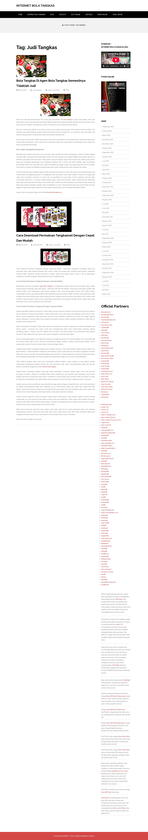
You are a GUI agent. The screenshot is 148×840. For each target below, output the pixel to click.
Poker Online (102, 14)
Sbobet (103, 577)
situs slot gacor (106, 569)
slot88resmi (105, 554)
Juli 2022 (106, 204)
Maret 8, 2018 (22, 245)
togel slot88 (105, 523)
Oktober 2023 (107, 148)
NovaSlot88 (105, 317)
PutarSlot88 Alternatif (108, 320)
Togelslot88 (105, 327)
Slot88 (103, 487)
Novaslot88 (105, 471)
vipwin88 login (105, 541)
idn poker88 (105, 338)
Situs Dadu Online (124, 736)
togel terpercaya (106, 538)
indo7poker (105, 345)
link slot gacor (105, 456)
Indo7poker (105, 322)
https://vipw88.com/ (107, 443)
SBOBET (104, 525)
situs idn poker (106, 384)
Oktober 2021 (107, 221)
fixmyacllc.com (106, 453)
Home (20, 14)
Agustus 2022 (107, 200)
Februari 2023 (107, 178)
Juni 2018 (106, 285)
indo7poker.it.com (107, 371)
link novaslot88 (106, 476)
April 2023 (106, 170)
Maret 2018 (106, 294)
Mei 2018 (106, 290)
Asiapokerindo (106, 312)
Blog (52, 14)
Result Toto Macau (107, 382)
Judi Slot (62, 14)
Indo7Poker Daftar (107, 348)
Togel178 (104, 495)
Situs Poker (105, 343)
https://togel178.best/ (108, 417)
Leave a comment (54, 90)
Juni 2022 (106, 208)
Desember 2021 (108, 217)
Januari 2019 (107, 255)
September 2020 (108, 238)
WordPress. (65, 836)
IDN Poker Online (106, 389)
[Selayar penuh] (128, 66)
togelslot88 (105, 435)
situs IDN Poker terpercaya (115, 709)
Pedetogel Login (106, 404)
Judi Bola (88, 14)
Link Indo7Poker (106, 340)
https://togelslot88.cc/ (108, 448)
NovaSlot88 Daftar (107, 315)
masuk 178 (104, 407)
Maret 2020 (106, 247)
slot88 (103, 505)
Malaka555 (104, 543)
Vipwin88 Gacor (106, 466)
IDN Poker (104, 335)
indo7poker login (106, 325)
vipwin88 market (106, 440)
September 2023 (108, 152)
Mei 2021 (106, 234)
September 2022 (108, 195)
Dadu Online (105, 379)
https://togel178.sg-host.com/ (111, 420)
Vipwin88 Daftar (106, 546)
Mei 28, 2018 (22, 90)
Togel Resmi (105, 422)
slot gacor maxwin (107, 572)
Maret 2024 (106, 135)
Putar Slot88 (105, 366)
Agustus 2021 (107, 225)
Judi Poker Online (107, 387)
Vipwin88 (104, 330)
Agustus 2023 (107, 157)
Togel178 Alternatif (107, 510)
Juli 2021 (106, 230)
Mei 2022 (106, 212)
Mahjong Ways (106, 559)
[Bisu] (125, 66)
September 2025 (108, 127)
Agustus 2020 (107, 243)
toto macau (105, 479)
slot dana (104, 561)
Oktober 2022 (107, 191)
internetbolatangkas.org (54, 192)
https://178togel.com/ (108, 415)
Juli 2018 (106, 281)
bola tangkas (67, 119)
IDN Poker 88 (105, 464)
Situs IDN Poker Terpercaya (116, 696)
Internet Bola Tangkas (35, 5)
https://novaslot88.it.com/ (109, 512)
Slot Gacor (104, 392)
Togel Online (117, 14)
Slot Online (75, 14)
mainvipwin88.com (107, 430)
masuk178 (104, 412)
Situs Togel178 (106, 425)
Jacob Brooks (37, 90)
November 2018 (108, 264)
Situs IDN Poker (106, 792)
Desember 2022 (108, 187)
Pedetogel (104, 469)
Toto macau (105, 333)
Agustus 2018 (107, 277)
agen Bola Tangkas (46, 286)
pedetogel (104, 515)
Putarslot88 (105, 482)
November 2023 (108, 144)
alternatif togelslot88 (108, 433)
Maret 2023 (106, 174)
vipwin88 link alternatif (108, 582)
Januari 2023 (107, 182)
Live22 (117, 624)
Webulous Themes (88, 836)
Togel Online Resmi (107, 458)
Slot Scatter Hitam (107, 358)
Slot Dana (104, 507)
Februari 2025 (107, 131)
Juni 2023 (106, 161)
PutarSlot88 (105, 353)
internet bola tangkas (49, 367)
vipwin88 (104, 438)
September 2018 (108, 273)
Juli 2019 (106, 251)
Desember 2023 (108, 140)
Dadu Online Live (106, 374)
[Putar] (104, 66)
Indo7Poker (105, 351)
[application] (115, 60)
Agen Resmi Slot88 (107, 356)
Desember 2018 (108, 260)
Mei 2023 (106, 165)
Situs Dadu (104, 376)
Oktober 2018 (107, 268)
